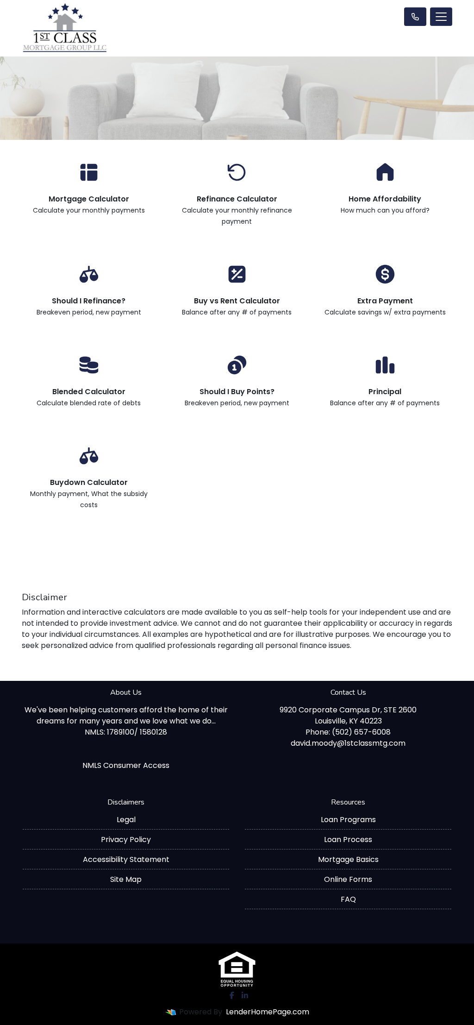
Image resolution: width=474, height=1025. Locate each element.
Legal (126, 819)
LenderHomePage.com (267, 1011)
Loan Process (348, 839)
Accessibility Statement (126, 859)
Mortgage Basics (348, 859)
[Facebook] (232, 995)
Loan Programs (348, 819)
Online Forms (348, 879)
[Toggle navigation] (441, 16)
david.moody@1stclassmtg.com (348, 743)
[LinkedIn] (245, 995)
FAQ (348, 899)
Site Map (126, 879)
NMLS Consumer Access (125, 765)
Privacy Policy (126, 839)
